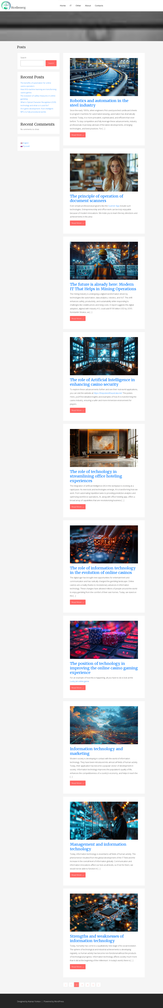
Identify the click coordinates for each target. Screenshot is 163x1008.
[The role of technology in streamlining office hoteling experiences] (104, 447)
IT (71, 5)
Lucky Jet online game (79, 681)
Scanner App (113, 205)
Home (63, 5)
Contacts (99, 5)
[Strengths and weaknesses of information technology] (104, 912)
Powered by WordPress (54, 1001)
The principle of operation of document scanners (96, 198)
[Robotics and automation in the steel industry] (104, 76)
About (88, 5)
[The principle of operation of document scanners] (104, 172)
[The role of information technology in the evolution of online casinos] (104, 544)
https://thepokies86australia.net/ (108, 393)
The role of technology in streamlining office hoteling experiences (96, 476)
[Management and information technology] (104, 820)
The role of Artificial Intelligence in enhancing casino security (102, 382)
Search (23, 57)
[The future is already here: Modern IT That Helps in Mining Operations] (104, 260)
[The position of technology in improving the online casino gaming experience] (104, 639)
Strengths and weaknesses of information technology (97, 938)
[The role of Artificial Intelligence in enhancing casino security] (104, 356)
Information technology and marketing (96, 751)
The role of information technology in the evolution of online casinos (103, 570)
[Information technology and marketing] (104, 725)
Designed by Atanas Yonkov (29, 1001)
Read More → (77, 134)
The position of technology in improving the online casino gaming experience (104, 668)
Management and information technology (98, 846)
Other (78, 5)
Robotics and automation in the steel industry (99, 103)
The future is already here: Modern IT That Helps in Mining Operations (103, 286)
